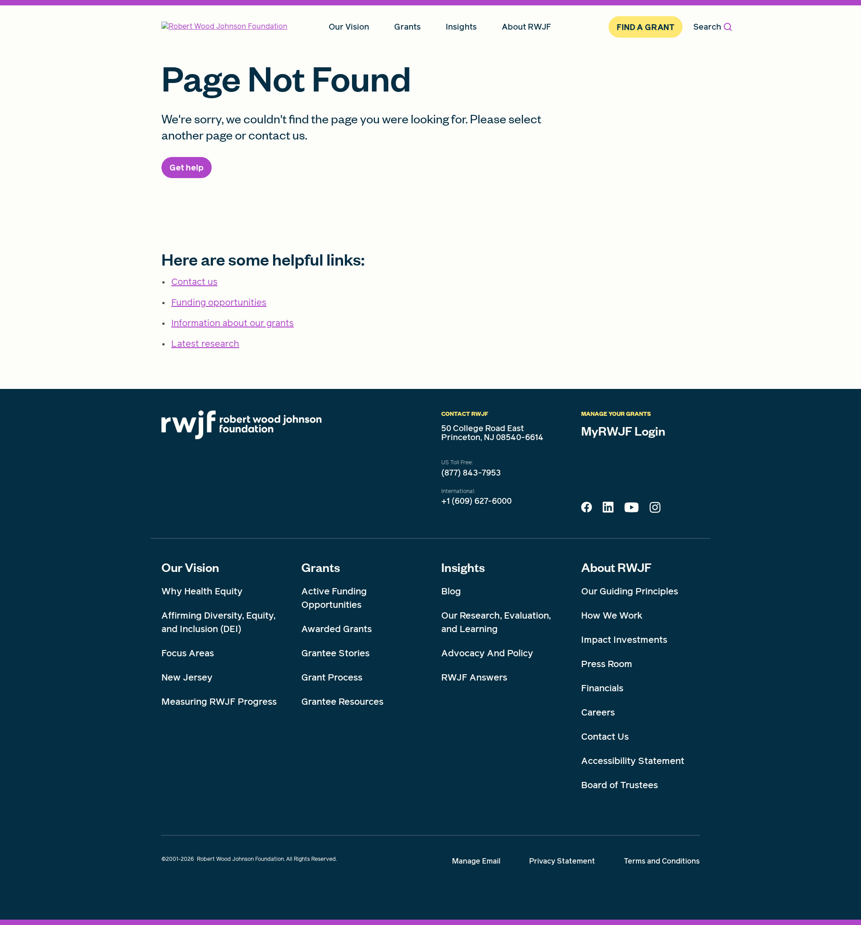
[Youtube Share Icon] (631, 509)
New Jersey (187, 677)
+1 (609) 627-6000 (476, 501)
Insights (463, 567)
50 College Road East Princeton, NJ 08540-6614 (492, 433)
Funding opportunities (218, 302)
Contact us (194, 281)
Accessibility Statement (632, 761)
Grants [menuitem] (407, 26)
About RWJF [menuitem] (526, 26)
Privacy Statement (562, 861)
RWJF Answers (474, 677)
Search (707, 26)
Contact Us (605, 736)
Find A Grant (645, 27)
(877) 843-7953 (471, 472)
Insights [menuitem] (461, 26)
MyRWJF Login (623, 431)
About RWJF (616, 567)
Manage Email (476, 861)
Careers (598, 712)
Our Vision (190, 567)
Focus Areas (187, 653)
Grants (320, 567)
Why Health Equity (202, 591)
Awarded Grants (336, 629)
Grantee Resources (342, 701)
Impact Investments (624, 639)
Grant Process (331, 677)
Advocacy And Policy (487, 653)
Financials (602, 688)
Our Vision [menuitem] (349, 26)
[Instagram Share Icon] (655, 509)
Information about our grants (232, 323)
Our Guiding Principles (629, 591)
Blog (451, 591)
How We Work (612, 615)
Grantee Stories (335, 653)
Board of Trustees (619, 785)
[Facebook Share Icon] (586, 509)
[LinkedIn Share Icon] (608, 509)
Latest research (205, 343)
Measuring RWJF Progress (219, 701)
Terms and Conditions (662, 861)
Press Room (606, 664)
